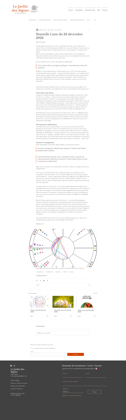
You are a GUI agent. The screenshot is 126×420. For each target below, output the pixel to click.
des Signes (20, 10)
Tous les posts (32, 20)
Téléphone (65, 388)
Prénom (65, 373)
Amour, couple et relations (60, 20)
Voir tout (95, 293)
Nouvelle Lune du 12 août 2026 (62, 311)
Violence (65, 271)
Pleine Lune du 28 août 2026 (38, 311)
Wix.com (18, 395)
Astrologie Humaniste (20, 13)
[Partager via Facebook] (36, 280)
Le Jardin (20, 6)
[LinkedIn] (11, 366)
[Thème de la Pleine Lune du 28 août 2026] (39, 302)
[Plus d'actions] (89, 30)
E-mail (87, 373)
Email (32, 351)
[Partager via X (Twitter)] (40, 280)
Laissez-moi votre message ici (70, 381)
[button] (95, 19)
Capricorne (58, 271)
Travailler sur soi (49, 271)
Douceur (72, 271)
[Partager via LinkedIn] (44, 280)
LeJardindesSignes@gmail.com (19, 376)
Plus (88, 20)
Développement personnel (77, 20)
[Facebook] (14, 366)
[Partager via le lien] (47, 280)
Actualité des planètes (44, 20)
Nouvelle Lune (40, 271)
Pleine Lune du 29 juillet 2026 (86, 311)
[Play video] (63, 248)
